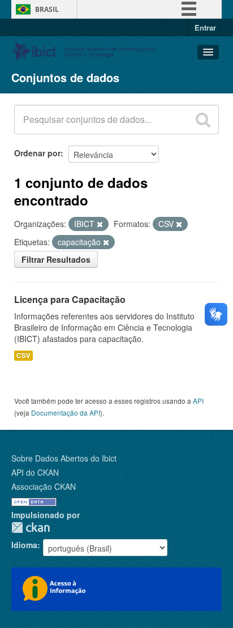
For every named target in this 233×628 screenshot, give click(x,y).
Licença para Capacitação (70, 299)
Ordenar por (37, 153)
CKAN (30, 527)
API (198, 400)
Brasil (47, 9)
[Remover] (100, 224)
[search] (203, 119)
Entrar (205, 27)
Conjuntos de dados (65, 77)
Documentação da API (65, 412)
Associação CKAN (43, 486)
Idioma (24, 544)
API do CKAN (35, 472)
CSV (23, 355)
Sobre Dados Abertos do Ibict (63, 458)
